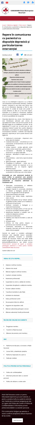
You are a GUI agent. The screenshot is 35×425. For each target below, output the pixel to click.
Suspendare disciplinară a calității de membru (19, 285)
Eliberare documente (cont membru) (16, 333)
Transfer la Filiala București (14, 330)
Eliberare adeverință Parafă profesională (17, 312)
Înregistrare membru (12, 326)
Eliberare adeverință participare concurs (17, 309)
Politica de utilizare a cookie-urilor (16, 381)
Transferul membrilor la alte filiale (15, 292)
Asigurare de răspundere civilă (14, 305)
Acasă (4, 25)
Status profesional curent (13, 299)
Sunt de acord (17, 420)
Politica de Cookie (18, 403)
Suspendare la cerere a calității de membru (18, 282)
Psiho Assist (22, 25)
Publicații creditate (11, 358)
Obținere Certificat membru (14, 265)
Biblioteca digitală (12, 25)
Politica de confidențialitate (14, 372)
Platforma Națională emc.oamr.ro (16, 355)
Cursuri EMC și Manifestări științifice (16, 351)
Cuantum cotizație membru (14, 275)
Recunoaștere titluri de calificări (15, 302)
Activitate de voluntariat (12, 295)
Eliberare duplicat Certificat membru (16, 272)
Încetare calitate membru (13, 288)
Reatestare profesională (13, 278)
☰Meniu (31, 18)
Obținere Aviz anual (11, 268)
